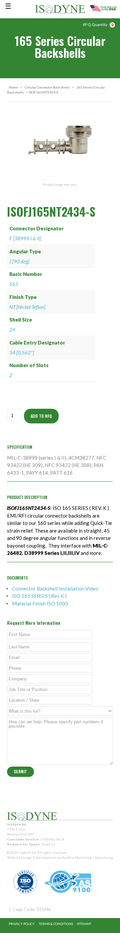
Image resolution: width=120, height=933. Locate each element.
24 (12, 330)
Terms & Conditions (56, 924)
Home (13, 87)
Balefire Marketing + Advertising (87, 857)
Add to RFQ (41, 416)
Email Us (48, 844)
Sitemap (84, 924)
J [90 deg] (19, 261)
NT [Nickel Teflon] (27, 307)
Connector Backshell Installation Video (55, 588)
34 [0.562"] (21, 352)
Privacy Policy (22, 924)
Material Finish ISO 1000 (40, 603)
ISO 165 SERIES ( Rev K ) (39, 596)
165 (13, 284)
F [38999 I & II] (25, 238)
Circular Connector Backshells (47, 87)
